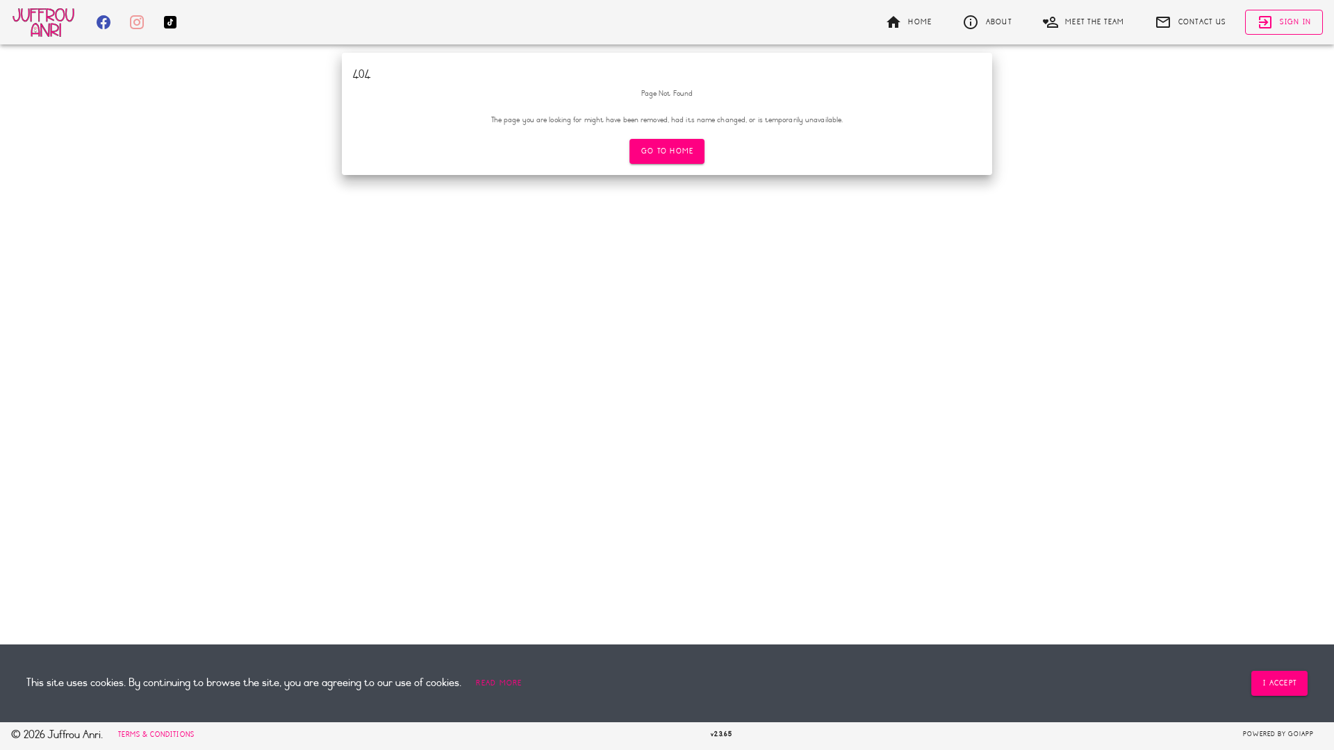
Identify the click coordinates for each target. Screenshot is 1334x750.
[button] (499, 683)
